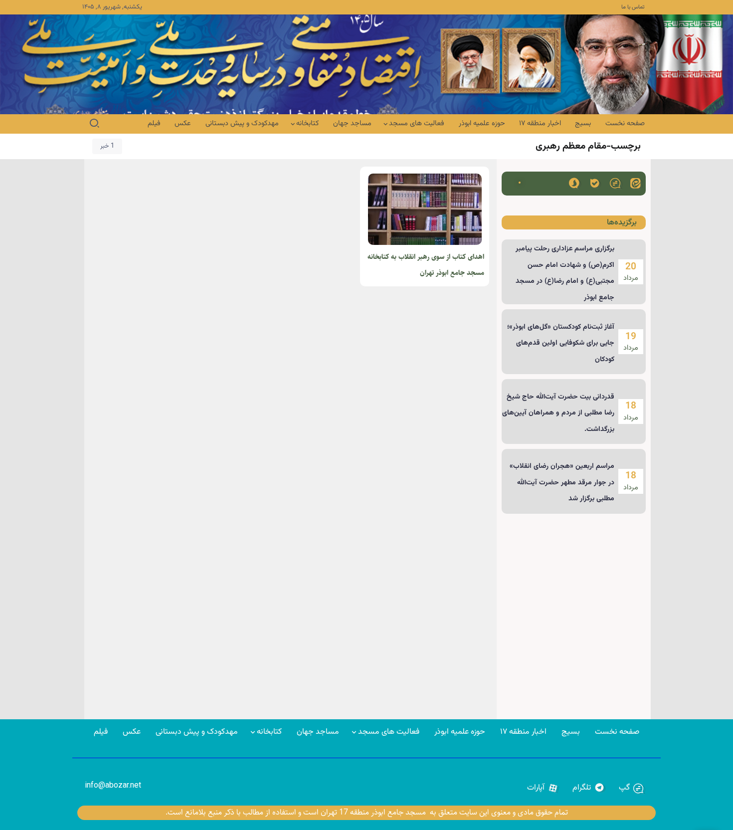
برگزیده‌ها (622, 222)
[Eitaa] (635, 183)
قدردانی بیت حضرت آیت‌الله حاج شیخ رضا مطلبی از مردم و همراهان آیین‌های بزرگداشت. (558, 413)
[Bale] (594, 183)
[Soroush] (574, 183)
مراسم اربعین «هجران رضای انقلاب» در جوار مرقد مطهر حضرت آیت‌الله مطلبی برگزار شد (562, 482)
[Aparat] (543, 788)
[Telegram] (588, 788)
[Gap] (615, 183)
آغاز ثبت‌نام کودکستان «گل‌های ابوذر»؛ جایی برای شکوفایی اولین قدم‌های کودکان (560, 343)
